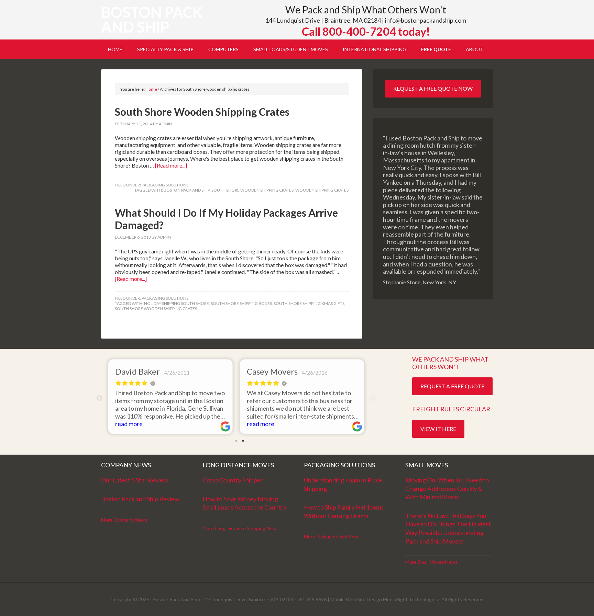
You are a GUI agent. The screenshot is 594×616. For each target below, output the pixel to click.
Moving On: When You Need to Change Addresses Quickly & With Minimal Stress (447, 488)
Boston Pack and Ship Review (140, 499)
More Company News (124, 520)
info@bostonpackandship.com (425, 20)
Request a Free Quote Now (433, 88)
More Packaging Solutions (332, 536)
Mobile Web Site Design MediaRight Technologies (384, 599)
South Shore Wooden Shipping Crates (202, 111)
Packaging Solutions (165, 184)
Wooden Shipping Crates (322, 190)
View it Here (438, 428)
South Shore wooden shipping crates (252, 190)
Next (372, 398)
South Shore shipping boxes (241, 303)
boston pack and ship (187, 190)
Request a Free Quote (452, 386)
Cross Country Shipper (232, 480)
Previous (99, 398)
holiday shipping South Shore (176, 303)
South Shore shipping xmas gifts (309, 303)
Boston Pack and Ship (151, 19)
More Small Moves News (431, 562)
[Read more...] (171, 165)
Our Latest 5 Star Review (134, 480)
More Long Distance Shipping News (240, 528)
